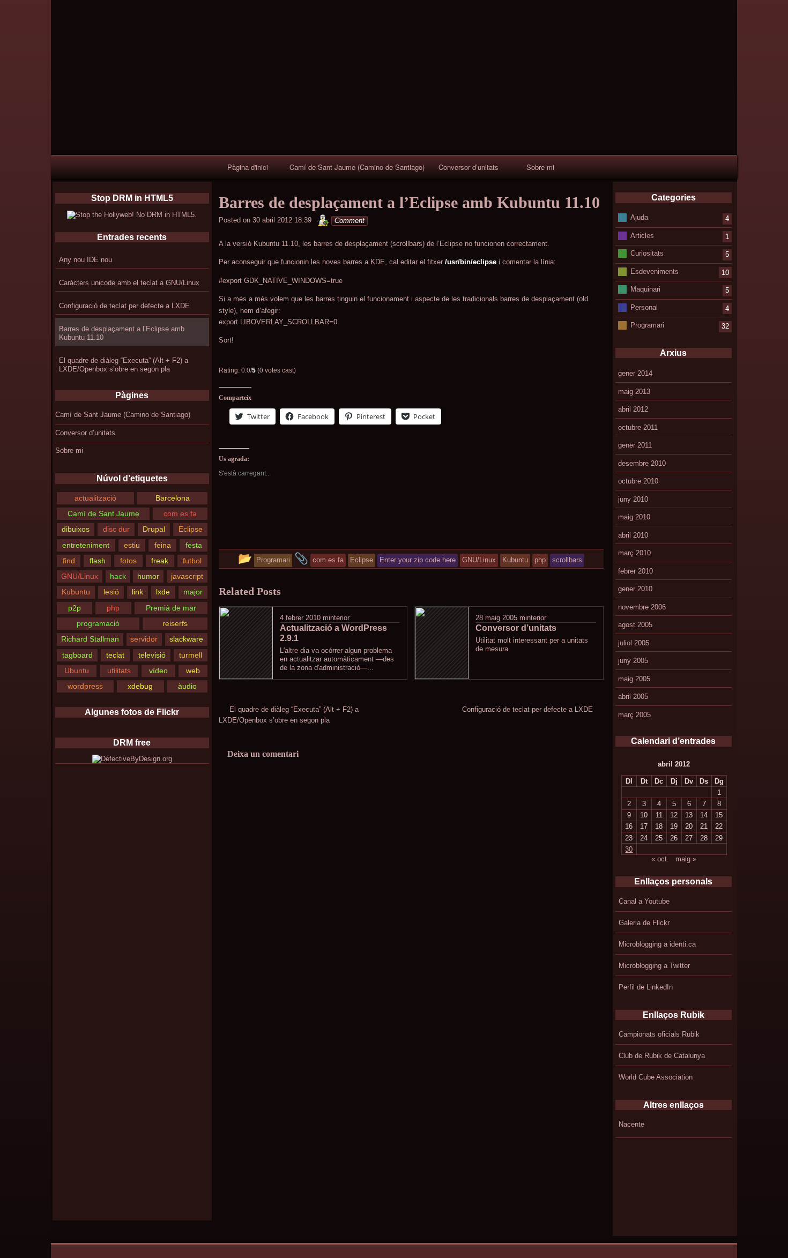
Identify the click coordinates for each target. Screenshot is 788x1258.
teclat (115, 655)
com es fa (180, 513)
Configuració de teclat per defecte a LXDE (124, 306)
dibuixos (76, 529)
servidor (144, 639)
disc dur (116, 529)
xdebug (140, 686)
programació (98, 623)
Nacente (631, 1124)
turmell (190, 655)
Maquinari (645, 289)
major (193, 591)
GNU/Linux (79, 576)
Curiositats (647, 253)
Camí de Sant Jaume (103, 513)
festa (193, 545)
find (69, 560)
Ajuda (639, 217)
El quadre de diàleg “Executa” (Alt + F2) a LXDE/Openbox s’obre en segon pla (123, 364)
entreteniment (85, 545)
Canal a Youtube (644, 901)
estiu (132, 545)
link (137, 591)
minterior (336, 618)
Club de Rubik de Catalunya (662, 1056)
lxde (163, 591)
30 (629, 849)
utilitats (119, 670)
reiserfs (175, 623)
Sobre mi (540, 167)
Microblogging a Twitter (654, 966)
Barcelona (172, 498)
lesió (111, 591)
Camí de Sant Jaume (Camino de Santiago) (357, 167)
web (193, 670)
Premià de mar (171, 608)
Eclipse (191, 529)
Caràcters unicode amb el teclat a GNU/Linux (129, 283)
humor (148, 576)
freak (159, 560)
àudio (187, 686)
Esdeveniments (654, 271)
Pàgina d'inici (247, 167)
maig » (685, 859)
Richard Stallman (90, 639)
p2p (74, 608)
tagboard (77, 655)
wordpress (85, 686)
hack (118, 576)
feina (162, 545)
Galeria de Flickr (644, 923)
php (113, 608)
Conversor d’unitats (468, 167)
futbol (192, 560)
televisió (152, 655)
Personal (644, 307)
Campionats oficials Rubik (659, 1034)
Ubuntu (76, 670)
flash (98, 560)
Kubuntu (76, 591)
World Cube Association (656, 1077)
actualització (95, 498)
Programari (647, 325)
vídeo (158, 670)
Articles (642, 235)
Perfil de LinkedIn (646, 987)
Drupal (154, 529)
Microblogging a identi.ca (657, 944)
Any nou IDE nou (85, 260)
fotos (128, 560)
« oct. (660, 859)
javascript (187, 576)
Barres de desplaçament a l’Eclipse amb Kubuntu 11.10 (121, 333)
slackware (186, 639)
